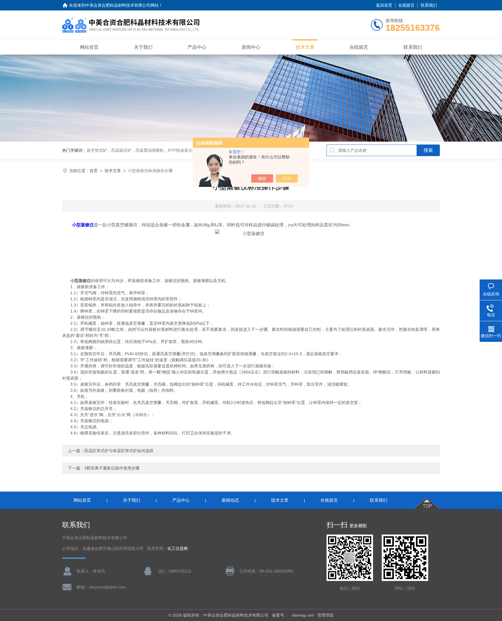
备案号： (280, 615)
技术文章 (305, 47)
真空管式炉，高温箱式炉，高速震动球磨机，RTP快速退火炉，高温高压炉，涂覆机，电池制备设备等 (178, 150)
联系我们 (429, 5)
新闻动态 (230, 500)
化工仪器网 (177, 548)
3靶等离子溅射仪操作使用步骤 (111, 468)
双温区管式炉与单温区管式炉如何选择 (118, 450)
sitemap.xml (303, 615)
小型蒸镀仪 (83, 224)
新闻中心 (251, 47)
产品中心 (197, 47)
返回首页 (384, 5)
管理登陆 (325, 615)
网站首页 (89, 47)
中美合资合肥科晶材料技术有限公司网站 (122, 5)
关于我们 (143, 47)
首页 (93, 170)
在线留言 (406, 5)
